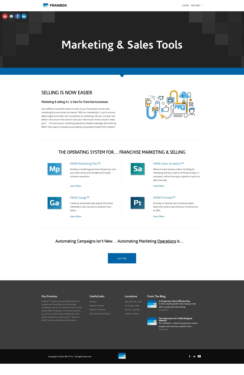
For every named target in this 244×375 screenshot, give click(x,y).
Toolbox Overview (97, 310)
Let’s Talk (122, 258)
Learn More (75, 186)
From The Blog (156, 296)
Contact (93, 302)
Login (185, 5)
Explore (195, 5)
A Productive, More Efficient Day (174, 301)
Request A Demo (97, 306)
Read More (163, 310)
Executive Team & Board (100, 314)
